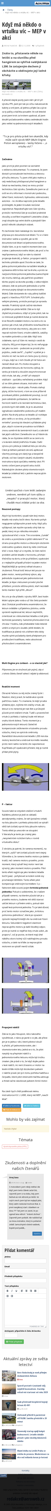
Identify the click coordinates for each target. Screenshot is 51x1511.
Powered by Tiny (37, 1326)
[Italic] (12, 1291)
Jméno (8, 1256)
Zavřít (3, 1475)
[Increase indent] (12, 1296)
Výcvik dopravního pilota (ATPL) (15, 1146)
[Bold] (7, 1291)
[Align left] (22, 1291)
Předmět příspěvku (13, 1276)
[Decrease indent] (7, 1296)
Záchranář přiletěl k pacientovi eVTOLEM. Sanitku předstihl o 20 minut (32, 1418)
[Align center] (26, 1291)
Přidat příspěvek (15, 1341)
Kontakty (25, 1470)
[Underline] (16, 1291)
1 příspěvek (39, 45)
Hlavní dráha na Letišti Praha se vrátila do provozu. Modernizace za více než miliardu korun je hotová (33, 1454)
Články (10, 10)
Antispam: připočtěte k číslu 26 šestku (23, 1331)
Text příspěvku (12, 1286)
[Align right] (31, 1291)
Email (7, 1266)
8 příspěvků (18, 1445)
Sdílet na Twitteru (32, 1106)
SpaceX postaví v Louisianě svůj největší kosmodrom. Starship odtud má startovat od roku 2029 (32, 1389)
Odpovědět (36, 1233)
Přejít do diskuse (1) (12, 1110)
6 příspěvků (18, 1425)
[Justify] (35, 1291)
